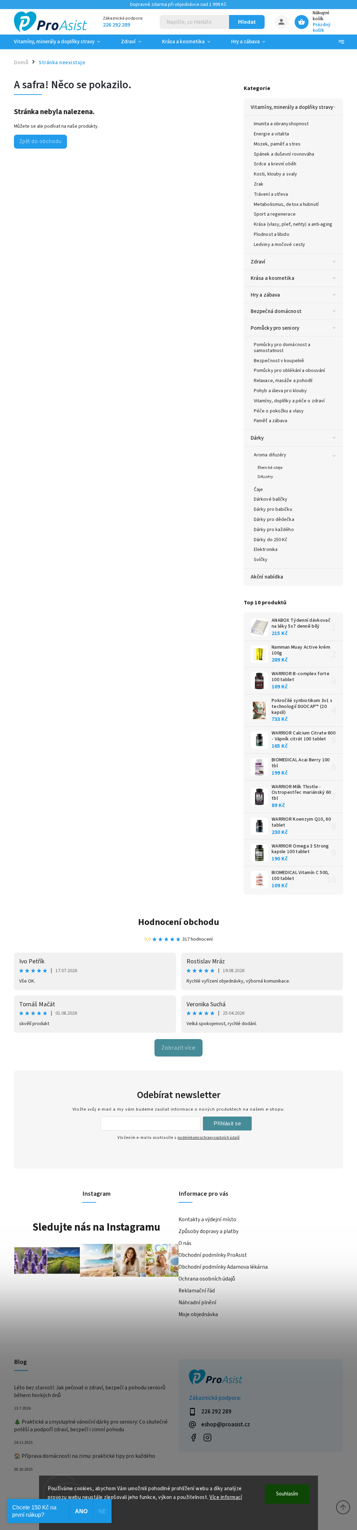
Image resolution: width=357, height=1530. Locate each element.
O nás (184, 1243)
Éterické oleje (270, 467)
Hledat (247, 22)
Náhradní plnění (197, 1302)
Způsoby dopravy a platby (208, 1231)
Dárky (257, 438)
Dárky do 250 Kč (271, 539)
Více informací (226, 1497)
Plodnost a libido (271, 234)
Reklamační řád (196, 1290)
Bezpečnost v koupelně (279, 360)
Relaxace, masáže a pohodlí (283, 380)
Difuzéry (265, 476)
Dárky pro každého (274, 529)
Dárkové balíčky (271, 499)
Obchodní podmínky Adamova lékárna (223, 1267)
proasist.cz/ (207, 1437)
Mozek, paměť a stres (277, 144)
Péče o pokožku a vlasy (279, 411)
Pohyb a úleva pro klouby (280, 390)
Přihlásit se (227, 1123)
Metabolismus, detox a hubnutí (286, 204)
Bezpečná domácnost (276, 311)
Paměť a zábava (270, 420)
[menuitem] (62, 42)
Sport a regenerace (275, 214)
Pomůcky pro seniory (275, 328)
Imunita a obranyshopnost (281, 123)
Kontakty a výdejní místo (207, 1219)
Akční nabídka (267, 577)
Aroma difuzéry (270, 454)
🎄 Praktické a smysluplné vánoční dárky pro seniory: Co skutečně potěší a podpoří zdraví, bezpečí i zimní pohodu (91, 1425)
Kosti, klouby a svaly (275, 174)
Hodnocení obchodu (178, 922)
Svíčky (261, 559)
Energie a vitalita (271, 133)
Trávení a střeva (271, 194)
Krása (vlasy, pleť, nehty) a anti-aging (293, 224)
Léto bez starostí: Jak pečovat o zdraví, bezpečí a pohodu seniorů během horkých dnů (89, 1391)
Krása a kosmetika (272, 278)
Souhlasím (287, 1494)
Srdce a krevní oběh (275, 164)
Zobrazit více (178, 1048)
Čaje (258, 489)
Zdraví (258, 262)
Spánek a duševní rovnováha (284, 154)
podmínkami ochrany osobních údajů (208, 1138)
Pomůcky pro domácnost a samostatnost (282, 347)
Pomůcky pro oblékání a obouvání (289, 370)
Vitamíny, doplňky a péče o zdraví (289, 400)
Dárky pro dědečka (274, 519)
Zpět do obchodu (40, 141)
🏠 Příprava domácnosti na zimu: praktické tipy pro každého (84, 1456)
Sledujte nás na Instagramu (96, 1227)
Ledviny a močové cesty (279, 244)
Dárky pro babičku (273, 509)
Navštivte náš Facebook (193, 1437)
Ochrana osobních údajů (206, 1279)
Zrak (258, 184)
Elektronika (266, 549)
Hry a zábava (265, 295)
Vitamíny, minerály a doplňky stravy (292, 107)
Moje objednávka (198, 1314)
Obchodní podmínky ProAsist (212, 1255)
